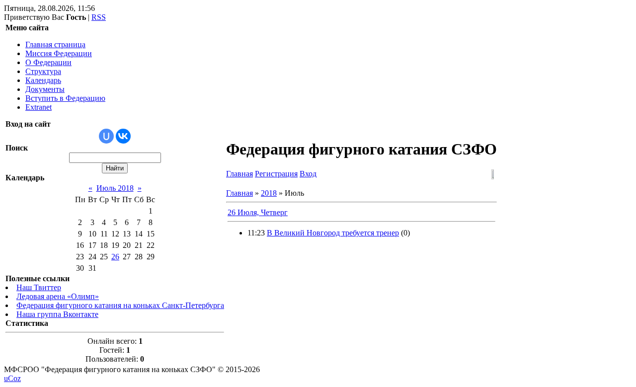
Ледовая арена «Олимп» (57, 296)
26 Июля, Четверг (258, 212)
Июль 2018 (115, 188)
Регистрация (276, 173)
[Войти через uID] (106, 136)
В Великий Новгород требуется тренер (333, 233)
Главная (239, 173)
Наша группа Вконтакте (57, 314)
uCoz (12, 378)
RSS (98, 17)
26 (115, 256)
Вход (308, 173)
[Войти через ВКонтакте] (123, 136)
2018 (269, 193)
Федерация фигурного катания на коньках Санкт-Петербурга (120, 305)
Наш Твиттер (38, 287)
